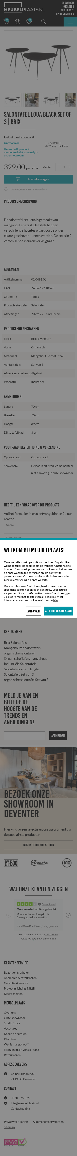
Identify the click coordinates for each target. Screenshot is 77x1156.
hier (55, 600)
